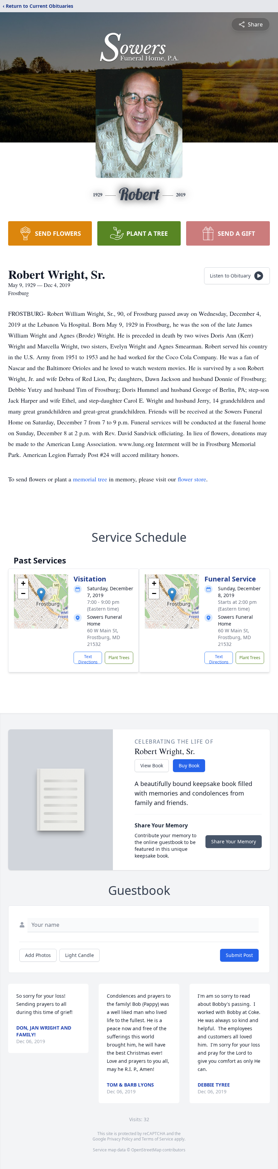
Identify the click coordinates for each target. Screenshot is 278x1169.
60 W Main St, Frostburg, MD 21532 (103, 637)
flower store (192, 479)
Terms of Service (157, 1139)
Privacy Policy (120, 1139)
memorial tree (90, 479)
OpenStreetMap (146, 1150)
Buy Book (189, 765)
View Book (151, 765)
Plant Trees (119, 657)
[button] (41, 594)
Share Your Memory (233, 841)
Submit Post (239, 955)
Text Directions (88, 659)
